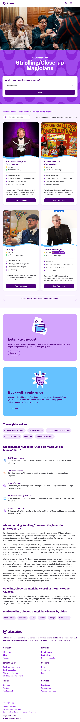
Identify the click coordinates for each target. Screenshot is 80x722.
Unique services (47, 688)
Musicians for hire (10, 673)
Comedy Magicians (36, 430)
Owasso (42, 618)
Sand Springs (64, 618)
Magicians (28, 436)
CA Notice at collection (12, 709)
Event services (47, 685)
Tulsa (33, 618)
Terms (5, 707)
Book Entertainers (9, 111)
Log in (43, 673)
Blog (5, 655)
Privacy (13, 707)
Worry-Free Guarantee (34, 400)
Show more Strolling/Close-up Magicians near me (40, 298)
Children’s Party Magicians (14, 430)
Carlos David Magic (53, 249)
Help (43, 667)
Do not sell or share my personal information (19, 712)
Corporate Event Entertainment (58, 430)
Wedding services (48, 691)
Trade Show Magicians (44, 436)
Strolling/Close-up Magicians (42, 111)
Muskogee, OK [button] (41, 57)
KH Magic (10, 249)
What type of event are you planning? (22, 80)
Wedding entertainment (13, 676)
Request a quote (48, 658)
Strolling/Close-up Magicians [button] (40, 65)
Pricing (6, 688)
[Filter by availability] (19, 117)
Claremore (22, 618)
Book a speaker (9, 670)
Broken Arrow (9, 618)
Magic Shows (24, 111)
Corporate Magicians (12, 436)
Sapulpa (52, 618)
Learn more (14, 408)
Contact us (46, 670)
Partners (6, 658)
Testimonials (8, 691)
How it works (46, 652)
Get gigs (6, 685)
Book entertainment (11, 667)
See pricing (14, 353)
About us (7, 652)
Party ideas (46, 655)
